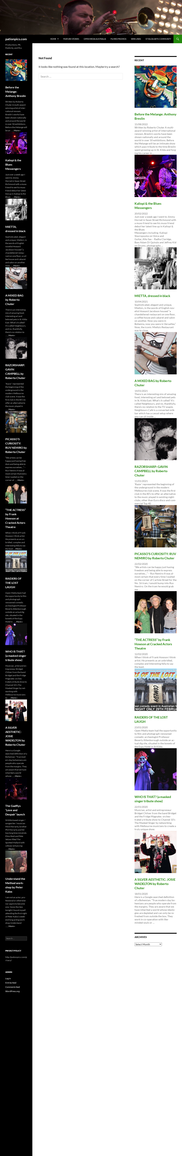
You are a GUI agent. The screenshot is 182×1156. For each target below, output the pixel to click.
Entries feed (10, 982)
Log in (8, 978)
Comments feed (12, 987)
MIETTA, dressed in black (152, 296)
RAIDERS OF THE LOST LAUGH (13, 583)
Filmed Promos (118, 39)
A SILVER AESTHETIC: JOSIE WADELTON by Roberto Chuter (155, 883)
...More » (16, 130)
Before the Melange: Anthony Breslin (15, 91)
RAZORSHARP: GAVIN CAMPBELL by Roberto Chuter (151, 471)
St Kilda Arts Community (158, 39)
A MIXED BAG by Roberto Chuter (14, 300)
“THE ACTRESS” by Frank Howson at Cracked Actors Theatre (153, 644)
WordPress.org (12, 991)
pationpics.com (16, 39)
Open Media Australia (95, 39)
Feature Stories (71, 39)
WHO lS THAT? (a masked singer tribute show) (15, 656)
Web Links (136, 39)
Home (53, 39)
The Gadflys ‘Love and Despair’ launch (15, 810)
